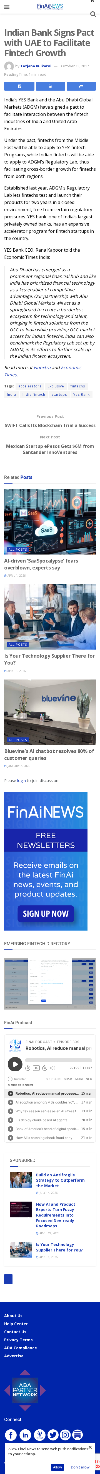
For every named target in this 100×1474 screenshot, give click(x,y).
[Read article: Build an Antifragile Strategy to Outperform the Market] (21, 1180)
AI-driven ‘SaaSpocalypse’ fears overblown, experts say (41, 564)
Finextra (42, 367)
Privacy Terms (18, 1339)
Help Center (16, 1323)
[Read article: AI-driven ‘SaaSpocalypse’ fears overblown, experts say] (50, 522)
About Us (13, 1315)
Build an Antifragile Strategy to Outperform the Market (60, 1180)
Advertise (14, 1355)
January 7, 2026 (18, 766)
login (21, 780)
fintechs (78, 386)
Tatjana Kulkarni (35, 65)
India (11, 394)
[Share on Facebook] (19, 86)
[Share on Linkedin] (50, 86)
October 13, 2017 (75, 65)
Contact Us (15, 1331)
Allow (57, 1467)
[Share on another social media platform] (81, 86)
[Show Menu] (6, 7)
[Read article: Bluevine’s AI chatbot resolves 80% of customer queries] (50, 712)
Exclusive (56, 386)
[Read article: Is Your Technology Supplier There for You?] (50, 617)
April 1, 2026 (16, 576)
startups (59, 394)
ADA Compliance (20, 1347)
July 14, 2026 (48, 1193)
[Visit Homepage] (50, 6)
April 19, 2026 (49, 1233)
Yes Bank (81, 394)
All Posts (18, 549)
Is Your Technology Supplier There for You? (59, 1247)
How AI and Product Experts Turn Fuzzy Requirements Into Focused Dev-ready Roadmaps (55, 1215)
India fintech (33, 394)
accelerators (29, 386)
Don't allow (80, 1467)
